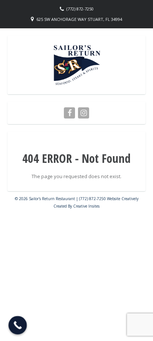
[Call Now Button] (18, 325)
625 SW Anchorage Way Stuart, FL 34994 (79, 19)
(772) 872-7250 (80, 9)
